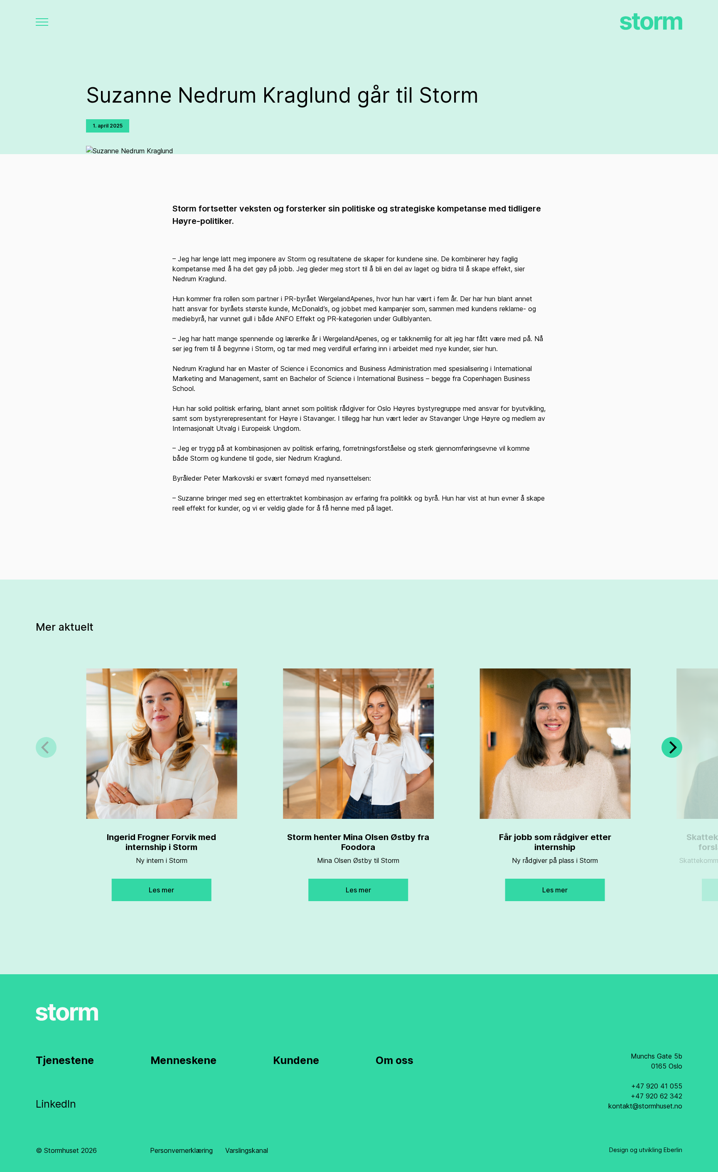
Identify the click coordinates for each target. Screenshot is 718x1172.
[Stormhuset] (651, 21)
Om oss (394, 1060)
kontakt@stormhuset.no (645, 1106)
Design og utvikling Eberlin (645, 1149)
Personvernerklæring (181, 1150)
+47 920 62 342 (656, 1096)
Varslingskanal (246, 1150)
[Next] (671, 747)
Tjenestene (65, 1060)
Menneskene (183, 1060)
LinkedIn (56, 1104)
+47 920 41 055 (656, 1086)
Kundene (296, 1060)
